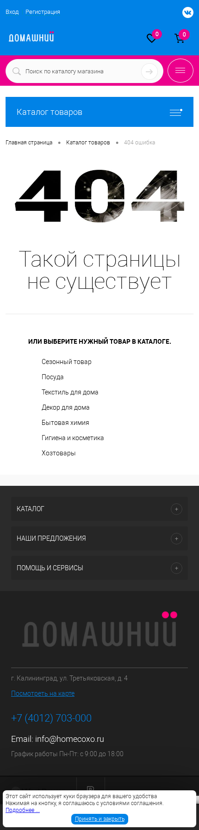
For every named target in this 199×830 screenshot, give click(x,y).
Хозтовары (59, 453)
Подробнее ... (23, 810)
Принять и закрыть (99, 819)
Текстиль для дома (70, 392)
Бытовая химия (65, 422)
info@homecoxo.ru (69, 739)
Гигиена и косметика (73, 438)
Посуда (53, 377)
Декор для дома (66, 407)
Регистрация (42, 11)
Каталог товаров (49, 112)
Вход (12, 11)
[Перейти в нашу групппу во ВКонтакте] (183, 13)
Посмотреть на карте (43, 693)
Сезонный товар (67, 361)
